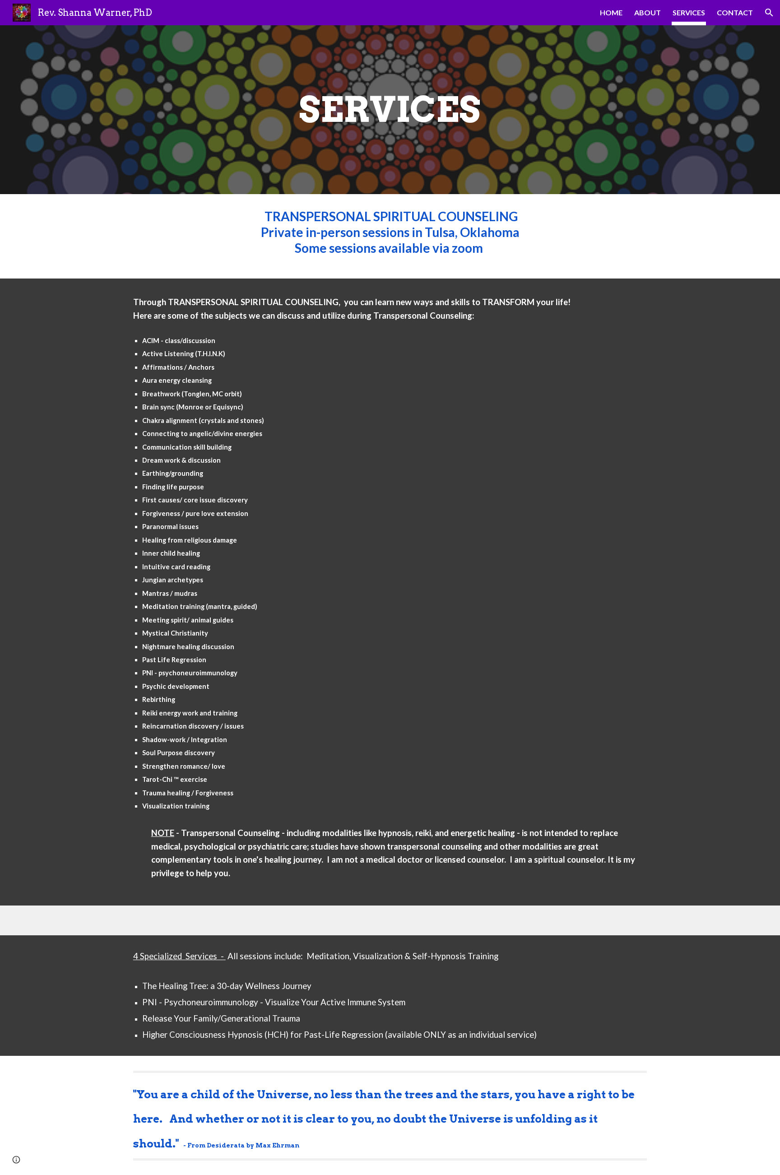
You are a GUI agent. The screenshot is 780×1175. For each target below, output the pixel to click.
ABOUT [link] (647, 12)
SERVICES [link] (689, 12)
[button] (769, 12)
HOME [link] (611, 12)
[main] (390, 110)
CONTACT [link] (735, 12)
